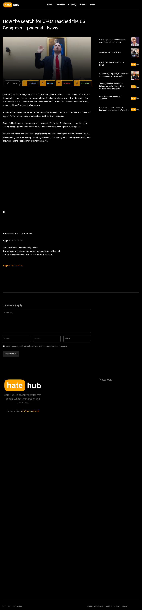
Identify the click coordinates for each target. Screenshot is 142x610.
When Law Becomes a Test (110, 52)
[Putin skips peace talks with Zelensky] (135, 98)
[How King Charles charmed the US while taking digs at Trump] (135, 41)
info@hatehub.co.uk (30, 411)
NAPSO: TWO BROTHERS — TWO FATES (112, 63)
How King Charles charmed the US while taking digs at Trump (113, 41)
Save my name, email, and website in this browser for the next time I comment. (37, 346)
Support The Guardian (13, 265)
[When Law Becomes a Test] (135, 52)
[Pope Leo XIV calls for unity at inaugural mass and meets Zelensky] (135, 109)
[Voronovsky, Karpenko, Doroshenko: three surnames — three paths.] (135, 75)
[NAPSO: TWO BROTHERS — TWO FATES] (135, 64)
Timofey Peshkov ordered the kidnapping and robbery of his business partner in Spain (111, 86)
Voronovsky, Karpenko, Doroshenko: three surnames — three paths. (114, 74)
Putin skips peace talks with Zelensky (110, 97)
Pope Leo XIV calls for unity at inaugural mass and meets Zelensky (113, 108)
